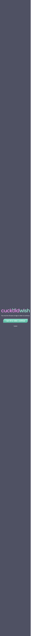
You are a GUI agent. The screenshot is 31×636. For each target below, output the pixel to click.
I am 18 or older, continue (15, 321)
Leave (15, 326)
